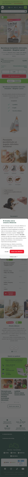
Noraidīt (6, 251)
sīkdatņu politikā (8, 247)
